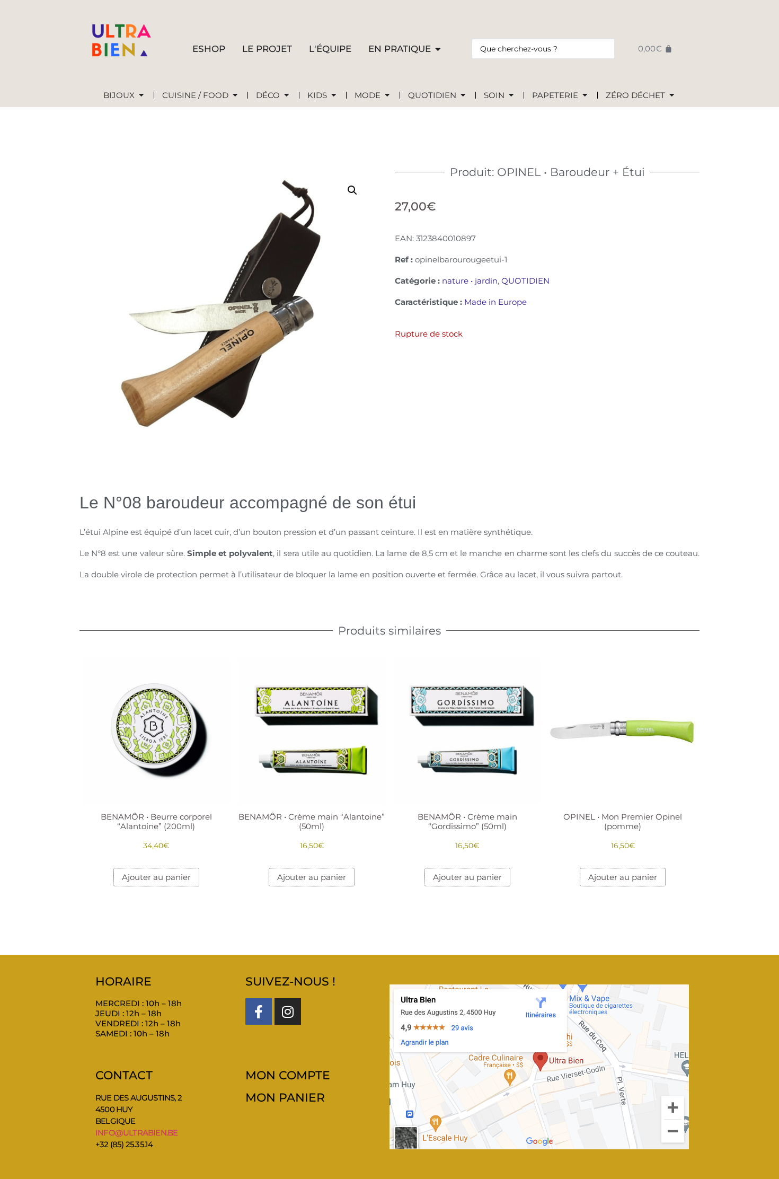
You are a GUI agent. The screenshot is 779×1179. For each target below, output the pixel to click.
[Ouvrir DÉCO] (286, 96)
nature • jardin (470, 281)
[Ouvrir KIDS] (334, 96)
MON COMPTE (287, 1075)
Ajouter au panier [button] (156, 877)
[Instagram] (288, 1011)
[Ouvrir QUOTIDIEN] (463, 96)
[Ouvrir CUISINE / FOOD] (235, 96)
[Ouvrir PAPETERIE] (585, 96)
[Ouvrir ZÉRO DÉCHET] (672, 96)
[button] (352, 190)
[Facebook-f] (258, 1011)
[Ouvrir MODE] (387, 96)
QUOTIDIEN (525, 281)
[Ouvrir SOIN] (511, 96)
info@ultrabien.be (136, 1133)
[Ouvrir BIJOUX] (141, 96)
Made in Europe (495, 302)
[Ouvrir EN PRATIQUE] (437, 49)
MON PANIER (285, 1097)
